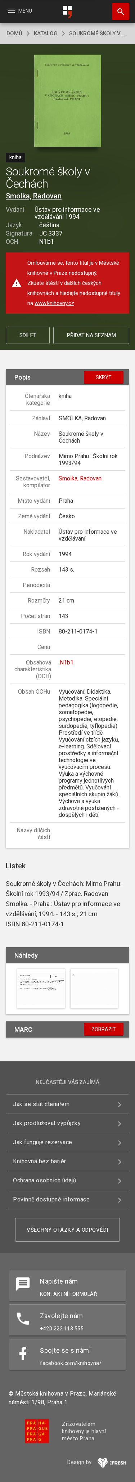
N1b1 (66, 662)
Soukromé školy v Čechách (99, 33)
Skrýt (104, 377)
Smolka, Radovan (34, 196)
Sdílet (27, 335)
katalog (46, 33)
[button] (67, 101)
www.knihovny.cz (54, 303)
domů (14, 33)
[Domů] (68, 12)
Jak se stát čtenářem (41, 1104)
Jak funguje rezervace (42, 1142)
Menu (19, 10)
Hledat (118, 11)
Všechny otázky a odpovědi (67, 1230)
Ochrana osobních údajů (44, 1180)
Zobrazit (103, 1029)
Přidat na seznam (91, 335)
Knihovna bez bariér (39, 1161)
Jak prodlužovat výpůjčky (47, 1123)
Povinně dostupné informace (51, 1199)
